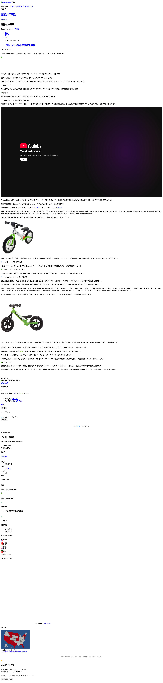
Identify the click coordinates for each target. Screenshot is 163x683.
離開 (11, 679)
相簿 (6, 33)
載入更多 (4, 408)
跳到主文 (4, 20)
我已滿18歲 (5, 679)
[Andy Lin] (1, 516)
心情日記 (16, 29)
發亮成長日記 (17, 401)
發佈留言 (4, 419)
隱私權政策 (92, 657)
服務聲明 (99, 657)
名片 (6, 37)
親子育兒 (15, 399)
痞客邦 (16, 393)
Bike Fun (59, 207)
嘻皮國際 (37, 207)
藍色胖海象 (8, 14)
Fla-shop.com (47, 623)
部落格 (7, 35)
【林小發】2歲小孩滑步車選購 (20, 45)
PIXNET (67, 657)
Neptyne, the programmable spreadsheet (15, 651)
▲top (2, 404)
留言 (20, 393)
